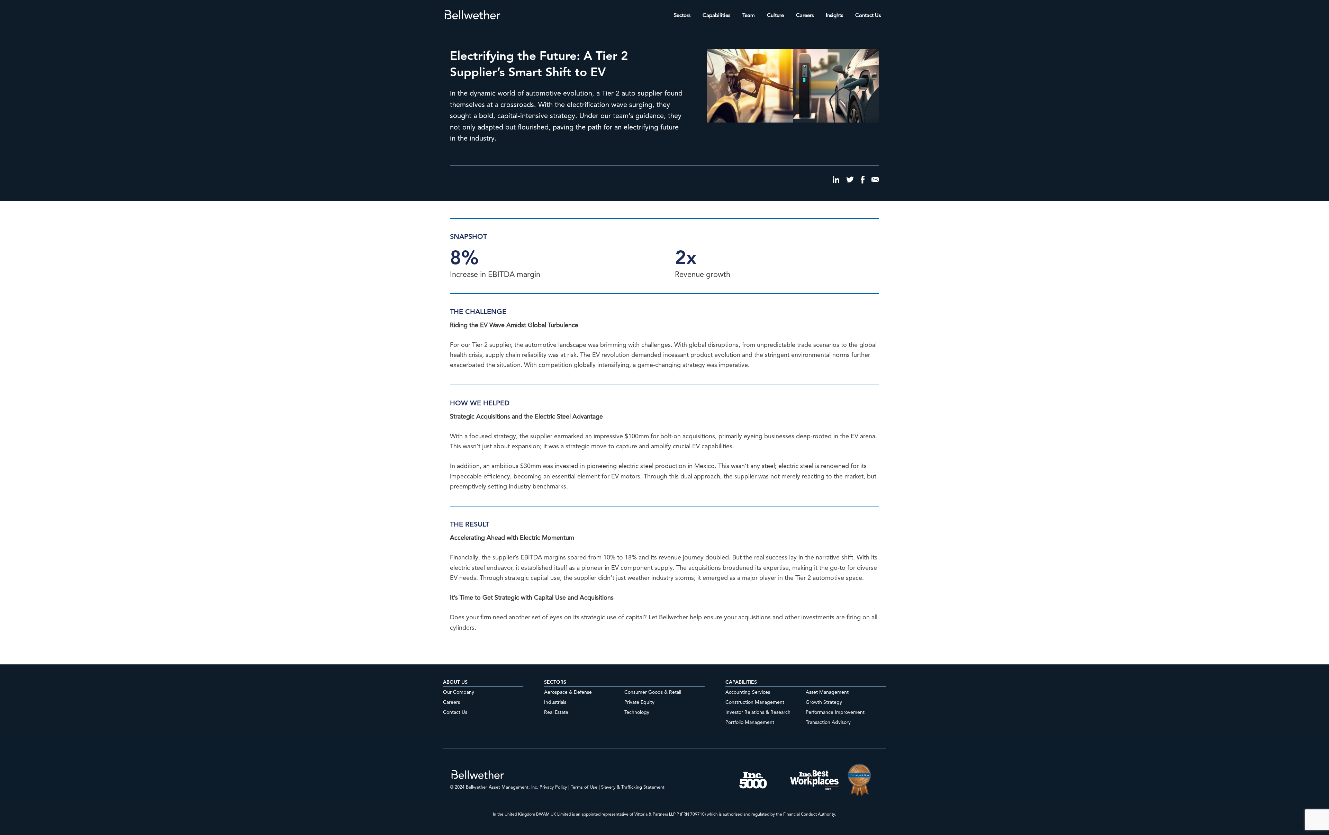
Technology (636, 712)
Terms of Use (584, 787)
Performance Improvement (835, 712)
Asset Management (827, 692)
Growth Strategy (824, 702)
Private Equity (639, 702)
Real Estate (556, 712)
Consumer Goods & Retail (652, 692)
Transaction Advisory (828, 722)
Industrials (555, 702)
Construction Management (754, 702)
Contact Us (455, 712)
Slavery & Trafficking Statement (632, 787)
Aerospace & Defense (568, 692)
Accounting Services (747, 692)
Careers (451, 702)
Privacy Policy (553, 787)
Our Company (458, 692)
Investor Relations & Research (757, 712)
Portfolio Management (749, 722)
